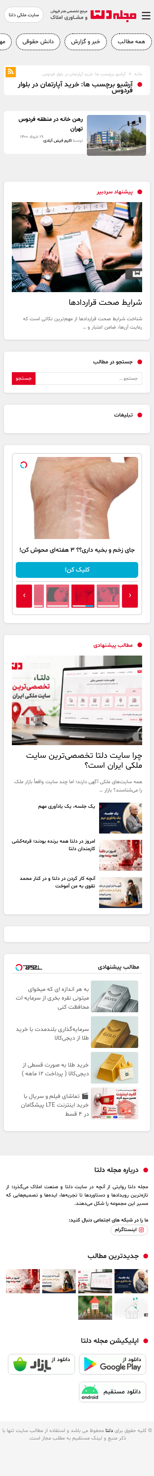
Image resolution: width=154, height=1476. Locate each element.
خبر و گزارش (85, 42)
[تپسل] (24, 465)
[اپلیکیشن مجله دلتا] (112, 1368)
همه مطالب (131, 42)
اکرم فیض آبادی (57, 141)
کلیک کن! (77, 570)
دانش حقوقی (38, 42)
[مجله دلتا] (92, 20)
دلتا (109, 1430)
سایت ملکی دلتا (24, 15)
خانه (138, 74)
